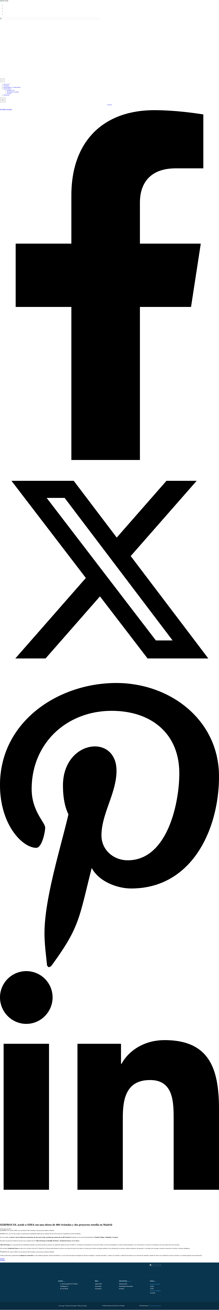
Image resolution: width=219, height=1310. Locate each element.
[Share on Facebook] (109, 459)
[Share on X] (109, 678)
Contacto (109, 104)
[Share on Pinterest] (109, 970)
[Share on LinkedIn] (109, 1220)
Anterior (2, 1258)
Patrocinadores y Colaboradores (12, 87)
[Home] (49, 19)
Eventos (9, 93)
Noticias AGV (11, 90)
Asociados (6, 86)
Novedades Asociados (13, 92)
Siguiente (2, 1260)
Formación (6, 95)
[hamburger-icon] (2, 80)
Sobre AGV (6, 84)
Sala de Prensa (7, 89)
